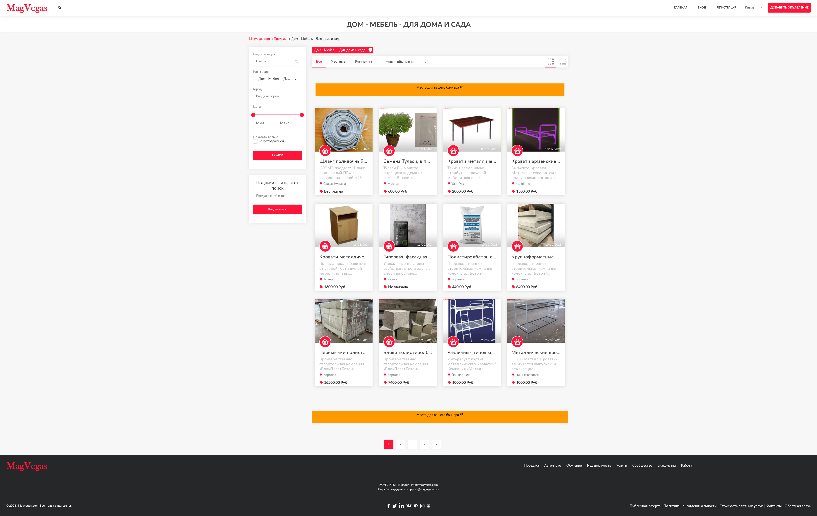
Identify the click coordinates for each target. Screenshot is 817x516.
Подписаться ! (277, 209)
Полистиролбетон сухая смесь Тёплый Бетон (471, 257)
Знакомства (666, 465)
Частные (338, 61)
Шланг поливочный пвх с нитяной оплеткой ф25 (343, 161)
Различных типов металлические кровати (471, 352)
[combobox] (754, 8)
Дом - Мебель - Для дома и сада (339, 50)
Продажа (531, 465)
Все (319, 61)
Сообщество (642, 465)
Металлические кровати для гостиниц (535, 352)
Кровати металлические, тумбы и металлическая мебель (343, 257)
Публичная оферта (645, 506)
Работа (686, 465)
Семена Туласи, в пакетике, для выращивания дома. (407, 161)
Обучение (574, 465)
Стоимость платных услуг (741, 506)
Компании (363, 61)
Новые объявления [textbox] (400, 61)
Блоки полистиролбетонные (407, 352)
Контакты (774, 506)
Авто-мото (552, 465)
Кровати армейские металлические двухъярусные (535, 161)
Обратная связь (798, 506)
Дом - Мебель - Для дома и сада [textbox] (279, 78)
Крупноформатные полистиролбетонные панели (535, 257)
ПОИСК (277, 155)
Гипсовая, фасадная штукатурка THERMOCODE (407, 257)
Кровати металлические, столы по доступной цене (471, 161)
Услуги (621, 465)
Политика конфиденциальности (690, 506)
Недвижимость (599, 465)
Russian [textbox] (750, 7)
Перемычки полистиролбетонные (343, 352)
